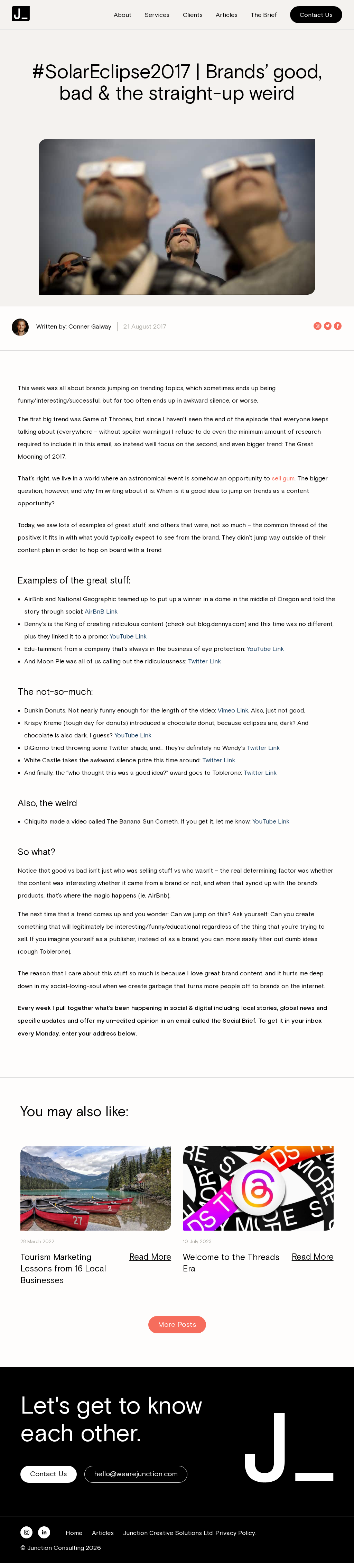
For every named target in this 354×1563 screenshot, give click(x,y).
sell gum (283, 478)
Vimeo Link (233, 710)
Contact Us (316, 15)
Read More (150, 1257)
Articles (103, 1533)
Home (74, 1533)
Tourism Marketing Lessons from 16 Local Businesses (63, 1269)
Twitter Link (204, 661)
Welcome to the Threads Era (231, 1263)
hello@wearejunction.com (136, 1474)
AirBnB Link (101, 611)
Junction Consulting (21, 13)
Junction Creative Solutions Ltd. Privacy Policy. (189, 1533)
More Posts (177, 1324)
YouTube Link (128, 636)
